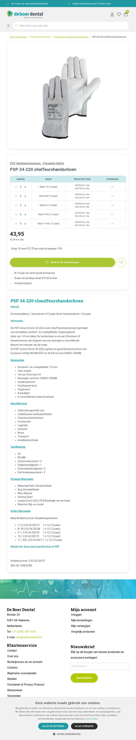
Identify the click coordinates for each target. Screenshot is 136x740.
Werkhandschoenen (40, 37)
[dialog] (68, 719)
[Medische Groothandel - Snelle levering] (25, 14)
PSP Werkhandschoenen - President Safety (37, 163)
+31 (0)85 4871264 (24, 631)
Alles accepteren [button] (53, 726)
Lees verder (92, 718)
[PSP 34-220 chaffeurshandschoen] (68, 95)
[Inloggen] (112, 14)
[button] (68, 734)
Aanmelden (84, 677)
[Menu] (10, 26)
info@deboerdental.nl (29, 637)
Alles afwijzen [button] (84, 726)
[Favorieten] (119, 14)
